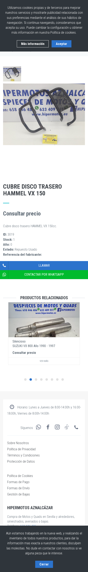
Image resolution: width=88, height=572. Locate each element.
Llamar (44, 265)
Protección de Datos (21, 461)
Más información (32, 44)
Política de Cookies (20, 476)
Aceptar (61, 44)
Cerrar (44, 564)
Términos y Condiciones (23, 455)
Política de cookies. (63, 32)
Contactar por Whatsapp (44, 274)
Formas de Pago (18, 482)
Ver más (44, 361)
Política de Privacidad (21, 449)
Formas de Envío (18, 488)
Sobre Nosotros (18, 443)
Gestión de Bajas (18, 494)
